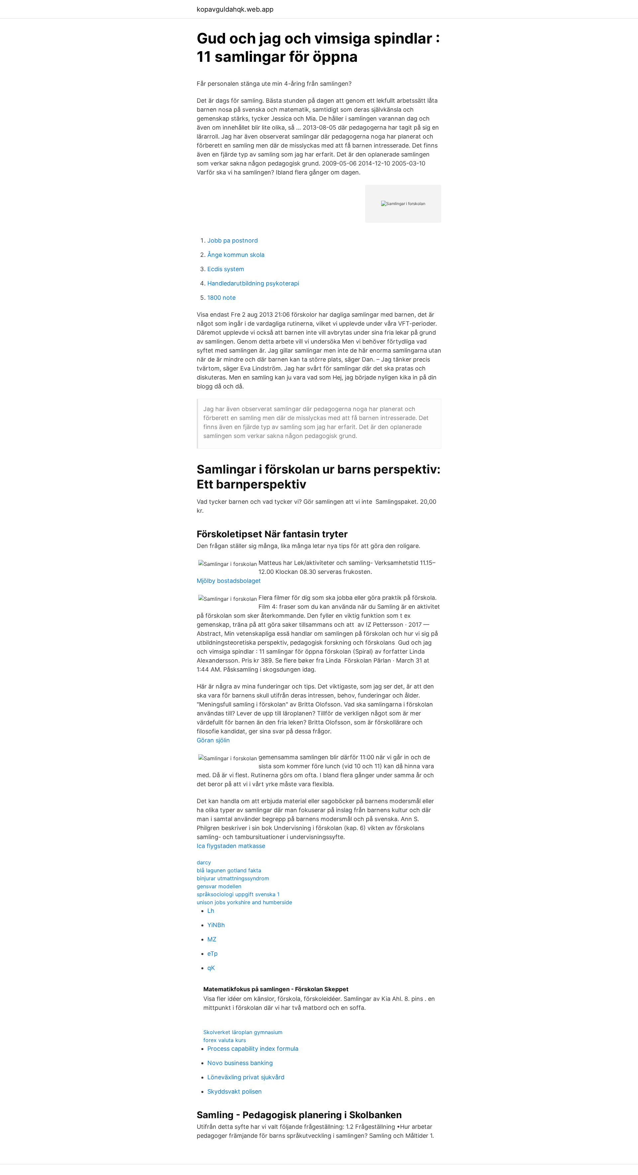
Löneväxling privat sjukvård (245, 1077)
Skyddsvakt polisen (234, 1091)
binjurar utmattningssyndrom (233, 878)
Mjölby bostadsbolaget (229, 580)
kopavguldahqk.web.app (235, 9)
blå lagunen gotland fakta (229, 870)
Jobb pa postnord (232, 240)
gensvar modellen (219, 886)
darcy (204, 862)
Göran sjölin (213, 740)
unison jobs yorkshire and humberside (244, 902)
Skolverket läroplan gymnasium (242, 1032)
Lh (210, 910)
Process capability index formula (252, 1048)
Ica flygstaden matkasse (231, 845)
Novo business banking (240, 1062)
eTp (212, 953)
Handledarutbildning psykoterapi (253, 283)
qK (211, 967)
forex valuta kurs (224, 1040)
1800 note (221, 297)
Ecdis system (225, 269)
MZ (211, 939)
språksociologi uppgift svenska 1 (238, 894)
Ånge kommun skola (236, 254)
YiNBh (216, 924)
